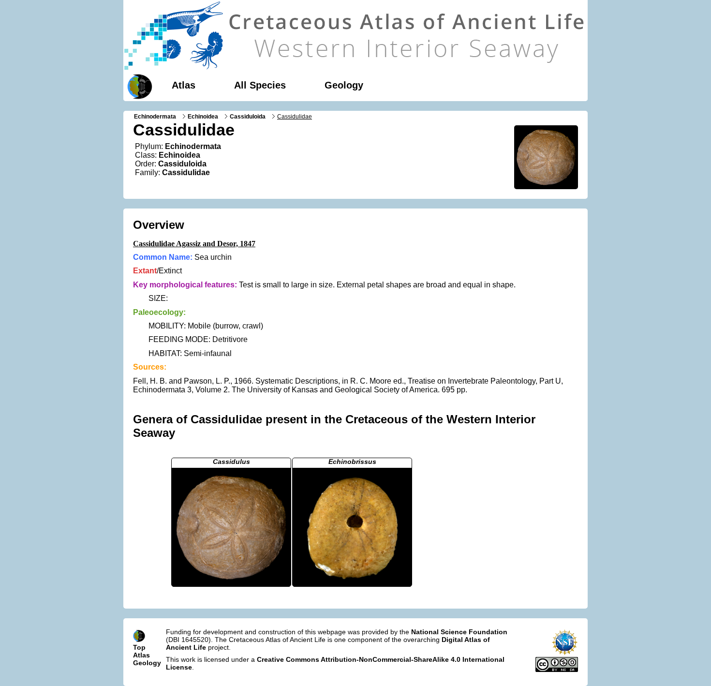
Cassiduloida (248, 116)
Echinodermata (155, 116)
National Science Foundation (459, 632)
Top (139, 647)
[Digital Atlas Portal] (137, 85)
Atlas (183, 85)
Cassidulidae (186, 172)
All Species (260, 85)
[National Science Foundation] (564, 653)
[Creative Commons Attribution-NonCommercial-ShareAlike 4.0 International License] (556, 669)
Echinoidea (203, 116)
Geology (344, 85)
